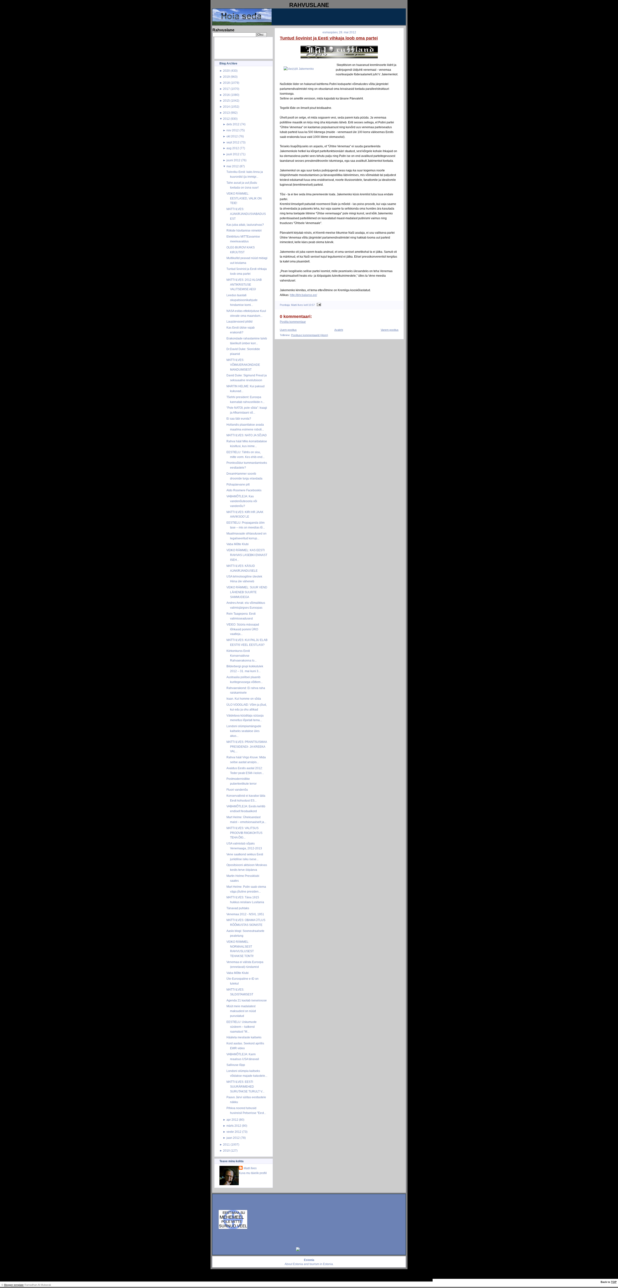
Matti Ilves (250, 1168)
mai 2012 (232, 166)
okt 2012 (232, 136)
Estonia (298, 1264)
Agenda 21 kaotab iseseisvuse (246, 1000)
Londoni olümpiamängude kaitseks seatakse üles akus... (243, 731)
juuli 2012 (232, 154)
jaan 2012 (233, 1137)
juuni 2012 (233, 160)
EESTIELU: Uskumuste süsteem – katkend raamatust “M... (241, 1026)
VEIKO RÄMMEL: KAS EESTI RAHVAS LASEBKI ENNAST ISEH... (246, 555)
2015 (226, 100)
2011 (226, 1144)
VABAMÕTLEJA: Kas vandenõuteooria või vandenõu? (241, 501)
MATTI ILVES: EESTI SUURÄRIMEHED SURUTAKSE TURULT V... (245, 1086)
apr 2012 (232, 1119)
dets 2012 (232, 124)
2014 (226, 106)
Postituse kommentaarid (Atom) (309, 335)
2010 (226, 1150)
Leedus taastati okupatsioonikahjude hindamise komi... (242, 300)
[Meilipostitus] (318, 304)
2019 (226, 76)
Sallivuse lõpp (235, 1064)
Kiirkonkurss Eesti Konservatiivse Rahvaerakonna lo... (241, 655)
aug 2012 (232, 148)
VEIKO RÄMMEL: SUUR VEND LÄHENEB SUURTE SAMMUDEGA (246, 592)
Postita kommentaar (293, 322)
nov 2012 (232, 130)
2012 (226, 118)
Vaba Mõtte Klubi (237, 544)
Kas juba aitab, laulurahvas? (245, 224)
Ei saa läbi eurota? (238, 418)
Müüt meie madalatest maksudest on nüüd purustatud (241, 1011)
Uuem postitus (288, 329)
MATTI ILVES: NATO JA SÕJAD (246, 435)
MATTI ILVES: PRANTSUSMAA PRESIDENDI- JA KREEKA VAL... (246, 746)
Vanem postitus (390, 329)
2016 (226, 94)
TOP (614, 1282)
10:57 (311, 304)
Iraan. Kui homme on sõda (243, 698)
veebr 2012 (233, 1131)
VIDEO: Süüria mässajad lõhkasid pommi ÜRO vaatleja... (242, 629)
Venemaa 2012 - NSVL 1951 (245, 914)
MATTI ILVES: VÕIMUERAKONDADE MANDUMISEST (243, 364)
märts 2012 (233, 1125)
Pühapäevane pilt (238, 484)
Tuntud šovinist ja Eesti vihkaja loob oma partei (329, 38)
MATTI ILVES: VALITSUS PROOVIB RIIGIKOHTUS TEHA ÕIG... (244, 832)
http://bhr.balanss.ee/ (303, 294)
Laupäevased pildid (239, 321)
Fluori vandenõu (237, 789)
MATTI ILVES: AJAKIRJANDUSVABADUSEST (246, 213)
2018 (226, 82)
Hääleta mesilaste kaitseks (243, 1037)
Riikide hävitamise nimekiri (244, 230)
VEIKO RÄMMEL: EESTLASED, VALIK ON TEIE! (244, 198)
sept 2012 (232, 142)
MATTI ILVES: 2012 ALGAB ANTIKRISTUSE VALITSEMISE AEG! (244, 284)
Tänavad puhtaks (237, 908)
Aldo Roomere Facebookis (243, 490)
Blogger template (14, 1284)
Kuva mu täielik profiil (253, 1173)
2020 (226, 70)
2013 (226, 112)
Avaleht (338, 329)
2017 (226, 88)
